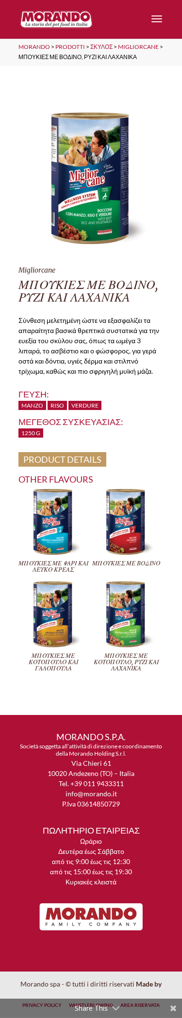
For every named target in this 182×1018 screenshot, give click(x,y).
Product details (62, 459)
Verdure (85, 405)
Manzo (32, 405)
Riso (57, 405)
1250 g (30, 433)
